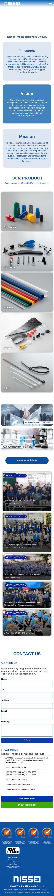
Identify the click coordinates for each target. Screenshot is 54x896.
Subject (5, 700)
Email (4, 711)
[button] (50, 3)
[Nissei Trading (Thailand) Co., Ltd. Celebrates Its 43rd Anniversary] (27, 567)
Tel (2, 690)
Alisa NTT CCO (10, 507)
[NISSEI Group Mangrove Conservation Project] (27, 532)
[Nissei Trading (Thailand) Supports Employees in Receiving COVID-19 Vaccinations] (27, 623)
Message (5, 722)
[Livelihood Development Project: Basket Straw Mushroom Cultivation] (27, 491)
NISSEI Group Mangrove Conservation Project (20, 545)
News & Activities (16, 475)
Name (4, 679)
